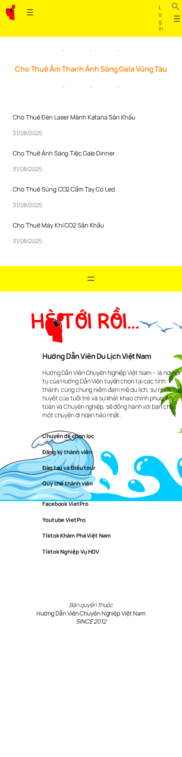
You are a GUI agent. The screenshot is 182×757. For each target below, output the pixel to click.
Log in (161, 18)
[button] (175, 7)
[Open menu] (30, 12)
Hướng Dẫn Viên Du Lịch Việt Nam (96, 356)
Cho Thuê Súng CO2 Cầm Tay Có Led (64, 189)
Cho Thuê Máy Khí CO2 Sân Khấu (58, 225)
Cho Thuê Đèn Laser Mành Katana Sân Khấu (74, 117)
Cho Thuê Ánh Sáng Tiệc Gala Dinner (64, 153)
